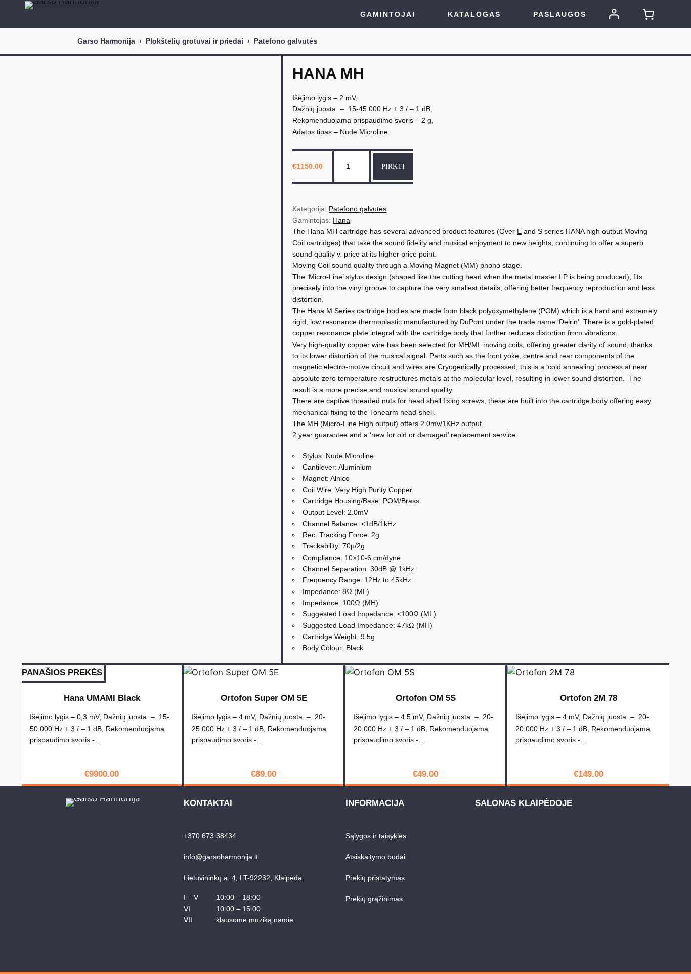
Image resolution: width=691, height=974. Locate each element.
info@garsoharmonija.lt (221, 857)
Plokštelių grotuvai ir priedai (194, 41)
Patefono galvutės (285, 41)
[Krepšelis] (648, 14)
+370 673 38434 (210, 836)
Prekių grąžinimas (374, 899)
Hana (341, 220)
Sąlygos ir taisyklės (376, 836)
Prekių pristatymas (375, 878)
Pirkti (393, 166)
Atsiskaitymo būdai (375, 857)
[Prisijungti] (614, 14)
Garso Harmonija (106, 41)
